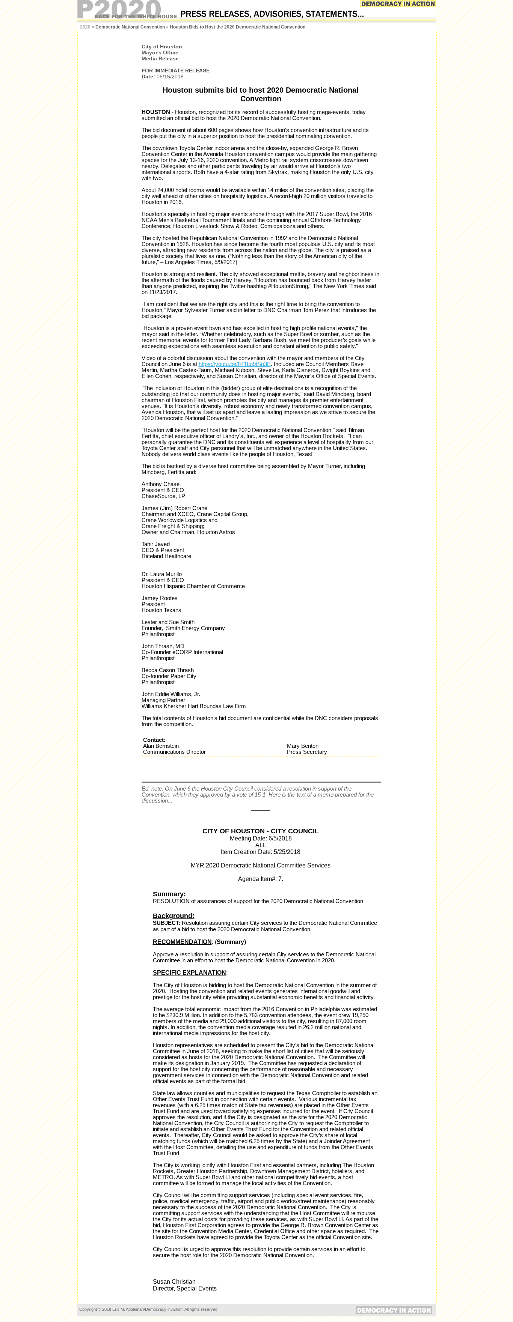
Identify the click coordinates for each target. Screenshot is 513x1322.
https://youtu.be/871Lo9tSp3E (235, 364)
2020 (85, 27)
